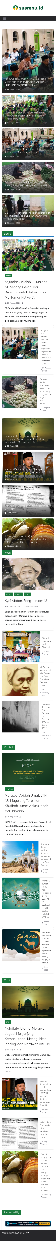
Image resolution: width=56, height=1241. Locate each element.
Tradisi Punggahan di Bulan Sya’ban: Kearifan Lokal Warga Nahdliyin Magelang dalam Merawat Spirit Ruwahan (26, 539)
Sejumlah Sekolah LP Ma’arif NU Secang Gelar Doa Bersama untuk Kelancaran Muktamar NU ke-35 (25, 115)
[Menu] (4, 18)
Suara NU (24, 1233)
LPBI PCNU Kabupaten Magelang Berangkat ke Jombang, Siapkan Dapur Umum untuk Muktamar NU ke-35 (27, 215)
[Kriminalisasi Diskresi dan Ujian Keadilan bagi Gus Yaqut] (28, 501)
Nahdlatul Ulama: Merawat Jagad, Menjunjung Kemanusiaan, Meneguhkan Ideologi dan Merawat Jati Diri (25, 438)
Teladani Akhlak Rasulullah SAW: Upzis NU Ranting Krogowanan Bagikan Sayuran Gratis (28, 83)
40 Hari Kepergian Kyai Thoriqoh (46, 642)
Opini (8, 1022)
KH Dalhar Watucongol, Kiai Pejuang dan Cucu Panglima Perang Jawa (45, 676)
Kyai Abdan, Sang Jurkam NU (27, 600)
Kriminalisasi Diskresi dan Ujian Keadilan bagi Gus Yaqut (27, 507)
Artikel (9, 594)
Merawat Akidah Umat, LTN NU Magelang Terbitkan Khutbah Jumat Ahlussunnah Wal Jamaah (26, 803)
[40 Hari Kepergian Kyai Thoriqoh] (21, 646)
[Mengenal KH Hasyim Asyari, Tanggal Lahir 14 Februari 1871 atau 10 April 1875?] (20, 721)
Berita (8, 77)
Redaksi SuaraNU (31, 606)
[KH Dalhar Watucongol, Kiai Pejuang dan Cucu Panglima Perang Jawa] (20, 681)
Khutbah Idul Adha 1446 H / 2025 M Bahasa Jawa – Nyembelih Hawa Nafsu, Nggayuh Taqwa (46, 947)
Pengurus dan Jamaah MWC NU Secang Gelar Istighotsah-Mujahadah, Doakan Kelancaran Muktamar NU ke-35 (25, 149)
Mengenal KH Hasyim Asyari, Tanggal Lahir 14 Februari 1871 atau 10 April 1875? (46, 716)
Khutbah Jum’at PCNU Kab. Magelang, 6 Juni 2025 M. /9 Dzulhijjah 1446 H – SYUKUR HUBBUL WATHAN (46, 898)
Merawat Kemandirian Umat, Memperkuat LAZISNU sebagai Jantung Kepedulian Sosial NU (27, 472)
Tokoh (27, 594)
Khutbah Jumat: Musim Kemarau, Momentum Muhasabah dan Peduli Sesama (46, 854)
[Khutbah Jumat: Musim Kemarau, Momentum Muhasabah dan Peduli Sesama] (20, 858)
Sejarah (18, 594)
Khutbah (9, 789)
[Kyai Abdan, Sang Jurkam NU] (28, 574)
